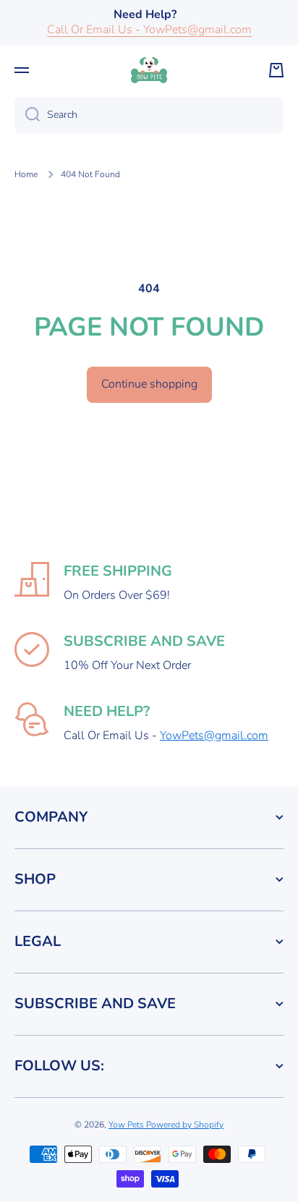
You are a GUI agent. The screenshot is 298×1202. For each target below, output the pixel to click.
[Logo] (149, 70)
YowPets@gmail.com (214, 735)
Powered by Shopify (185, 1124)
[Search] (27, 115)
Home (26, 174)
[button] (276, 70)
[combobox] (149, 115)
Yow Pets (127, 1124)
